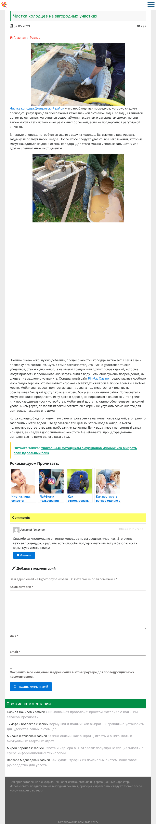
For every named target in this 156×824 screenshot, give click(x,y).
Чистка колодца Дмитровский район (37, 108)
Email (15, 652)
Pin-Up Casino (98, 378)
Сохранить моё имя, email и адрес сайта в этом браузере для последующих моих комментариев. (72, 674)
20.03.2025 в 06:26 (132, 529)
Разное (35, 37)
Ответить (25, 555)
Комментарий (21, 587)
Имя (14, 636)
